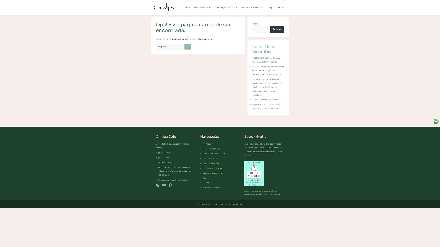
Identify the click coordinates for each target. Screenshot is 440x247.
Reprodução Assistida (224, 7)
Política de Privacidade (211, 187)
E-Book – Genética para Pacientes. (266, 99)
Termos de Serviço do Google (264, 194)
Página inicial (207, 144)
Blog (270, 7)
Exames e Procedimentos (253, 7)
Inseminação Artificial (211, 163)
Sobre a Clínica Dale (202, 7)
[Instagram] (158, 185)
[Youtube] (164, 185)
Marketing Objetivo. (235, 204)
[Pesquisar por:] (170, 46)
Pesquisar (256, 24)
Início (187, 7)
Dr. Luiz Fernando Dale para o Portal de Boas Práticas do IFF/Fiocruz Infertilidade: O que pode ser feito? (268, 70)
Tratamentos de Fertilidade (213, 153)
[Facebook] (170, 185)
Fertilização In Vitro (210, 158)
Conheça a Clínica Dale (211, 149)
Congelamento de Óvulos (212, 168)
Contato (280, 7)
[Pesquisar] (187, 47)
